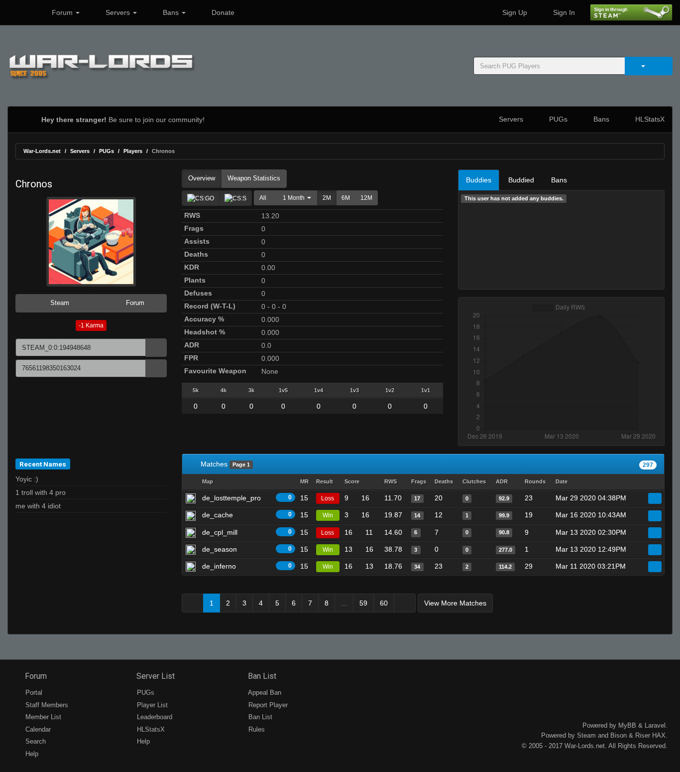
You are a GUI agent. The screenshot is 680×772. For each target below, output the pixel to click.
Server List (154, 676)
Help (30, 754)
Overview (201, 178)
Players (132, 151)
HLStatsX (649, 119)
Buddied (521, 180)
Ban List (261, 676)
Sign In (563, 12)
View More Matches (455, 603)
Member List (42, 717)
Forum (62, 12)
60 (384, 603)
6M (345, 197)
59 (363, 603)
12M (366, 197)
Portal (32, 692)
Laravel (655, 725)
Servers (118, 12)
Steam (58, 303)
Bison (618, 735)
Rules (255, 729)
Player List (151, 705)
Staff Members (45, 705)
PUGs (557, 119)
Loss (327, 498)
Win (328, 515)
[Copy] (156, 347)
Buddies (478, 180)
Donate (222, 12)
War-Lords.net (42, 151)
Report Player (267, 705)
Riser (642, 735)
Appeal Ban (263, 692)
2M (327, 197)
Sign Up (513, 12)
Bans (171, 12)
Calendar (37, 729)
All (262, 197)
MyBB (627, 725)
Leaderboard (153, 717)
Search (34, 741)
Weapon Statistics (253, 178)
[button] (294, 198)
